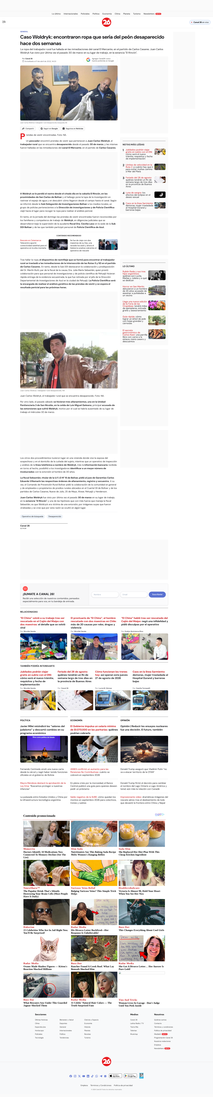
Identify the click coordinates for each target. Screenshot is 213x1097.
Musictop (134, 1034)
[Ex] (79, 1076)
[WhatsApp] (96, 1076)
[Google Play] (130, 1076)
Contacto (158, 1023)
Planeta (87, 1030)
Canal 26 (29, 58)
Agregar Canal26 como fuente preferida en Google (103, 59)
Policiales (38, 1034)
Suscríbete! (157, 594)
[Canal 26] (106, 1062)
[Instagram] (75, 1076)
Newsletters (161, 1048)
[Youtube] (83, 1076)
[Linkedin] (88, 1076)
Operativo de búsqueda (32, 516)
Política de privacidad (162, 1030)
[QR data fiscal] (141, 1078)
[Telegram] (101, 1076)
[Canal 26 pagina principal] (106, 26)
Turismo (87, 1038)
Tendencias (64, 1038)
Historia (87, 1027)
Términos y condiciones (163, 1027)
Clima (37, 1023)
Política (25, 720)
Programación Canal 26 (163, 1038)
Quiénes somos (160, 1020)
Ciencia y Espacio (91, 1020)
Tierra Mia (134, 1027)
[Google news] (105, 1076)
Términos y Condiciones (100, 1085)
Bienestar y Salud (66, 1020)
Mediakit (160, 1034)
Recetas (87, 1034)
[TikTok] (92, 1076)
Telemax (133, 1030)
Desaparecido (54, 516)
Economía (76, 720)
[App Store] (115, 1076)
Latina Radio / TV (137, 1023)
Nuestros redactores (162, 1041)
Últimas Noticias (41, 1020)
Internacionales (66, 1030)
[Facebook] (71, 1076)
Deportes (63, 1023)
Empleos (157, 1045)
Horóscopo (39, 1030)
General (24, 31)
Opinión (125, 720)
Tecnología (39, 1038)
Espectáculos (40, 1027)
